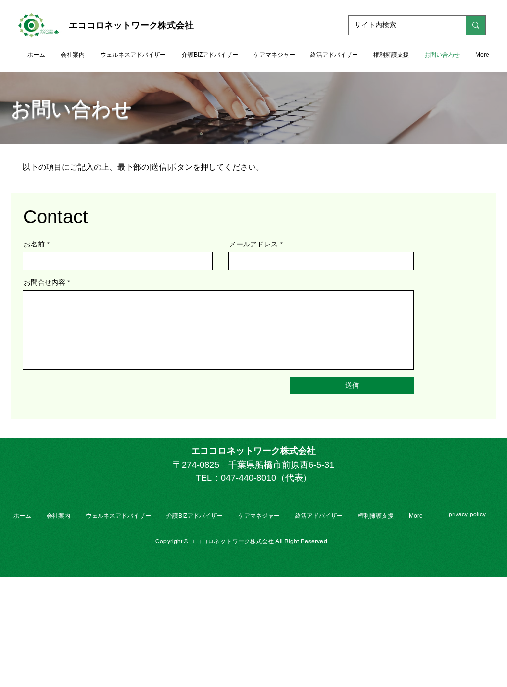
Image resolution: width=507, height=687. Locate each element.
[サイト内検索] (475, 25)
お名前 (34, 244)
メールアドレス (253, 244)
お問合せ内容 (44, 282)
